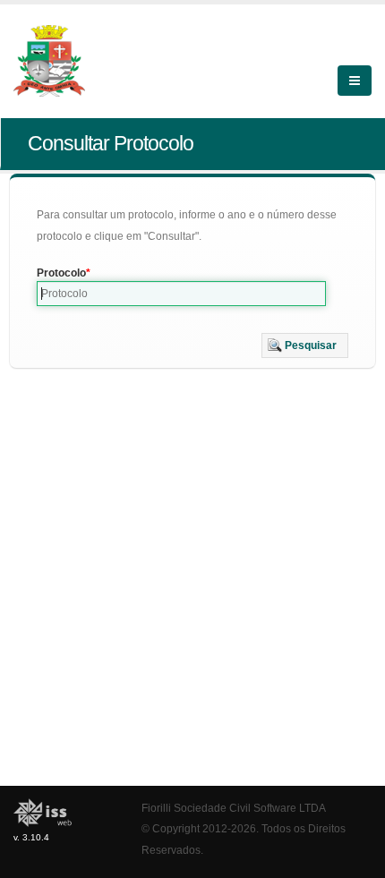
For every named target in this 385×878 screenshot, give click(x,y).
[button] (304, 345)
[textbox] (181, 293)
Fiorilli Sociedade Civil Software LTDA (233, 808)
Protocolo (61, 273)
